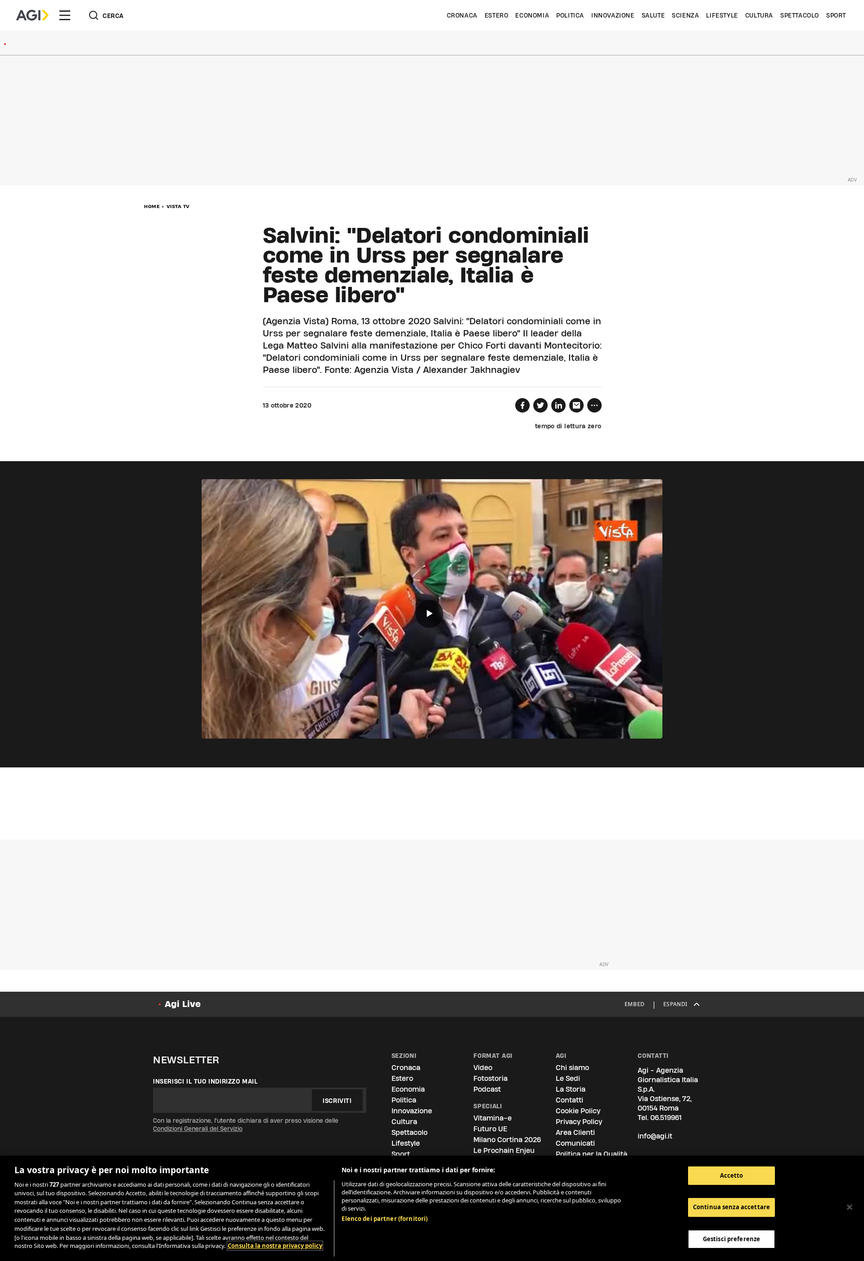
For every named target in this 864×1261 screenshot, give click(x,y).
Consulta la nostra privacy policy (275, 1246)
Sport (836, 15)
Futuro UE (490, 1129)
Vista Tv (178, 206)
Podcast (487, 1089)
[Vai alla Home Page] (32, 15)
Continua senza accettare (731, 1207)
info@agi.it (655, 1136)
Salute (653, 15)
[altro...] (594, 405)
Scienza (685, 15)
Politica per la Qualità (591, 1154)
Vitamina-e (492, 1118)
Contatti (569, 1100)
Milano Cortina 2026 (507, 1139)
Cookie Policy (578, 1111)
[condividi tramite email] (576, 405)
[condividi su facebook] (522, 405)
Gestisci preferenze (731, 1239)
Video (482, 1067)
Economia (532, 15)
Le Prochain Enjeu (504, 1150)
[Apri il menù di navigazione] (65, 15)
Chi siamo (572, 1067)
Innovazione (612, 15)
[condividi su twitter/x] (540, 405)
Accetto (731, 1175)
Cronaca (462, 15)
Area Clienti (575, 1132)
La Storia (570, 1089)
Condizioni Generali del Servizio (198, 1128)
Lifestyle (722, 15)
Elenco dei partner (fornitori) (385, 1219)
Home (152, 206)
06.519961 (666, 1117)
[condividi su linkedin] (558, 405)
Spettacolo (799, 15)
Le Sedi (568, 1078)
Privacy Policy (579, 1121)
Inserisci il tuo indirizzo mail (205, 1081)
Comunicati (575, 1143)
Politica (570, 15)
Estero (496, 15)
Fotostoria (490, 1078)
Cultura (759, 15)
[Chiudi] (850, 1207)
